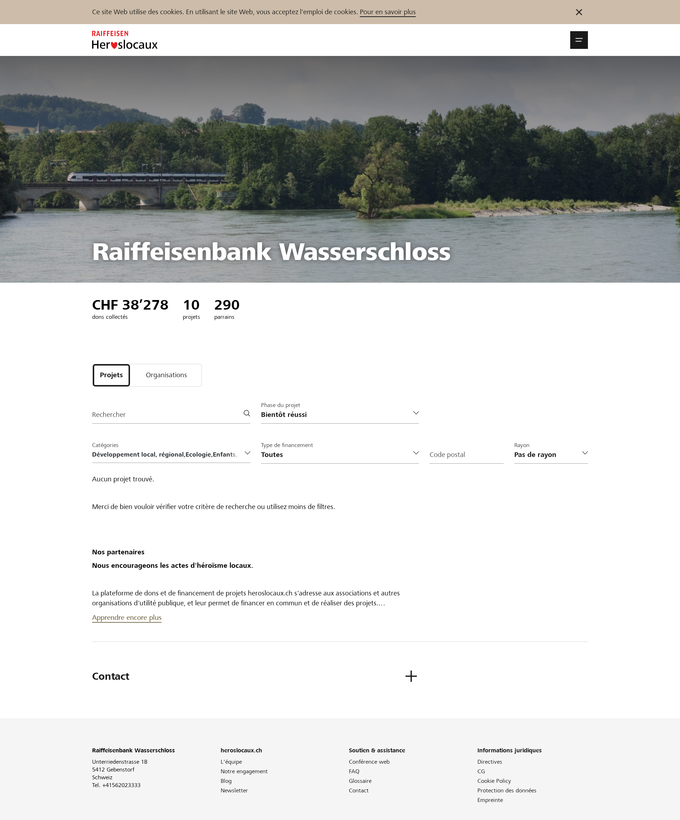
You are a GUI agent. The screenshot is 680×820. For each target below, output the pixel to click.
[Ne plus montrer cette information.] (579, 12)
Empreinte (490, 800)
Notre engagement (244, 771)
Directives (489, 761)
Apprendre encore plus (127, 617)
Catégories (105, 445)
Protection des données (507, 790)
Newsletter (234, 790)
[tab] (111, 375)
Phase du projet (280, 405)
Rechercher (109, 415)
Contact (359, 790)
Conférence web (369, 761)
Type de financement (287, 445)
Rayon (521, 445)
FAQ (354, 771)
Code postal (447, 455)
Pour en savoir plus (388, 12)
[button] (579, 40)
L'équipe (231, 761)
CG (481, 771)
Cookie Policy (494, 780)
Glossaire (360, 780)
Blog (226, 780)
